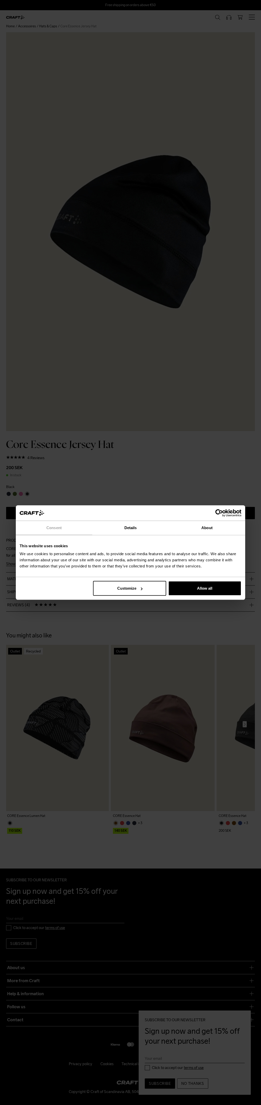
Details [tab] (130, 527)
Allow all (204, 588)
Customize (126, 588)
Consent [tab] (54, 527)
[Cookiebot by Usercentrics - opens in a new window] (219, 513)
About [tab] (207, 527)
